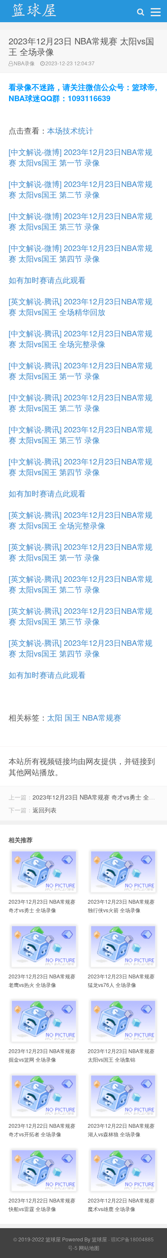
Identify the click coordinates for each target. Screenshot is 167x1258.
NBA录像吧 (43, 13)
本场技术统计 (70, 130)
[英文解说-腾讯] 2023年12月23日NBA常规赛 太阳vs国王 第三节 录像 (80, 616)
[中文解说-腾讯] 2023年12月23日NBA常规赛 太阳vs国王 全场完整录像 (80, 338)
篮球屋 (99, 1239)
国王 (72, 717)
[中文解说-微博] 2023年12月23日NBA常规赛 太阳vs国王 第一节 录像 (80, 157)
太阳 (55, 717)
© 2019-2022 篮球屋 (37, 1239)
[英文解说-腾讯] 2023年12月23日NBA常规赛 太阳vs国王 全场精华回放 (80, 306)
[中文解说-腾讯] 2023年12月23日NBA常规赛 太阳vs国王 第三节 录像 (80, 434)
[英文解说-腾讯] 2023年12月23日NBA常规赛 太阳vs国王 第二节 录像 (80, 584)
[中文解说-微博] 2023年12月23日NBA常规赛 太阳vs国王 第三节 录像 (80, 221)
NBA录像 (24, 63)
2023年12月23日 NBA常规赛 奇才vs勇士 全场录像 (100, 797)
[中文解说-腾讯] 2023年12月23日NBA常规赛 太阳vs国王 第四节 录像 (80, 466)
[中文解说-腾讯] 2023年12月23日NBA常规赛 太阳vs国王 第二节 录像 (80, 402)
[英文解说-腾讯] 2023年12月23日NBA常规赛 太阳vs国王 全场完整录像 (80, 520)
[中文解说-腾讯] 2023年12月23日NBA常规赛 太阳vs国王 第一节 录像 (80, 370)
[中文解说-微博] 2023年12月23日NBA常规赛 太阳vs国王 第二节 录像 (80, 189)
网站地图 (89, 1247)
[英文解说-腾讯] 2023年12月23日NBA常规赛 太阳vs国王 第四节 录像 (80, 648)
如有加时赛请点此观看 (47, 279)
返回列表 (45, 810)
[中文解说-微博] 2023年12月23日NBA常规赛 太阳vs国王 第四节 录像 (80, 253)
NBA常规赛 (101, 717)
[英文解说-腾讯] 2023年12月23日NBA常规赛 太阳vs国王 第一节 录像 (80, 552)
